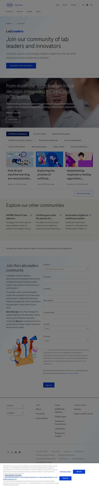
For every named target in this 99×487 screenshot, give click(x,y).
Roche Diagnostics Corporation (13, 475)
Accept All (65, 478)
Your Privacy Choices (65, 472)
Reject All (79, 472)
